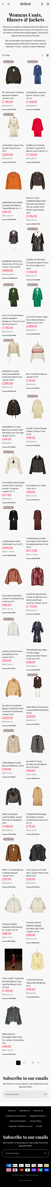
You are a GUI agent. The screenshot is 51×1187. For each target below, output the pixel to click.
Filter (7, 55)
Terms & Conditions (18, 1121)
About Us (12, 1111)
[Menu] (3, 4)
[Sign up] (45, 1094)
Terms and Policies (25, 1180)
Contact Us (38, 1111)
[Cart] (48, 4)
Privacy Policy (35, 1121)
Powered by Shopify (32, 1175)
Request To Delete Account (20, 1126)
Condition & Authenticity (16, 1116)
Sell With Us (24, 1111)
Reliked (21, 1175)
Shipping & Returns (38, 1116)
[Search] (9, 4)
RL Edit (39, 1126)
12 (33, 1063)
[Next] (38, 1063)
